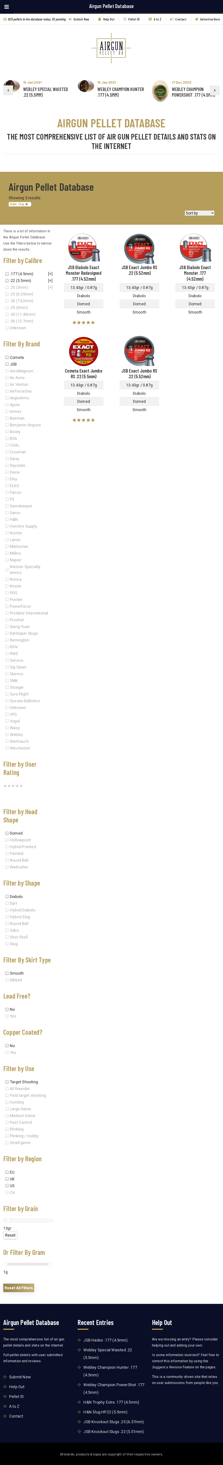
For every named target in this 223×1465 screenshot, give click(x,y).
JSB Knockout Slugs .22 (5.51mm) (113, 1431)
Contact (180, 19)
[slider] (8, 1220)
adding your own (189, 1345)
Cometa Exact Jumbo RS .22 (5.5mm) (83, 373)
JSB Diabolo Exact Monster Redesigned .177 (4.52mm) (83, 273)
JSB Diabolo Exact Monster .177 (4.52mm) (195, 273)
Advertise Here (209, 19)
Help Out (108, 19)
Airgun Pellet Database (111, 6)
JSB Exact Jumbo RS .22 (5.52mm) (139, 270)
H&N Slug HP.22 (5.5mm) (105, 1412)
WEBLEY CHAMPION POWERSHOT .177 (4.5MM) (193, 92)
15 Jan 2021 (32, 82)
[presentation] (8, 90)
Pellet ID (133, 19)
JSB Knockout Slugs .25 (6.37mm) (113, 1421)
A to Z (157, 19)
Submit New (81, 19)
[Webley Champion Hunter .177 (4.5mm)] (86, 86)
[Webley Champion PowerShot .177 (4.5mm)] (160, 91)
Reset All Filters (19, 1287)
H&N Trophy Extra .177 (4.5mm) (111, 1402)
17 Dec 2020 (181, 82)
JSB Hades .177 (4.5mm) (105, 1340)
